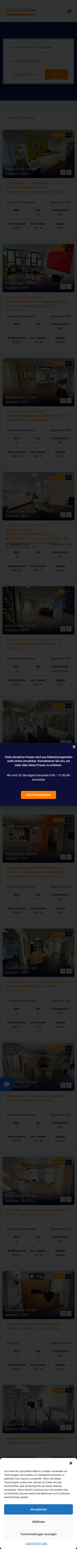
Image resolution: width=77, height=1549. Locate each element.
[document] (38, 774)
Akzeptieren (38, 1509)
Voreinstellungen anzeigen (38, 1534)
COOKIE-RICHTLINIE (36, 1543)
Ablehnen (38, 1521)
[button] (71, 1463)
